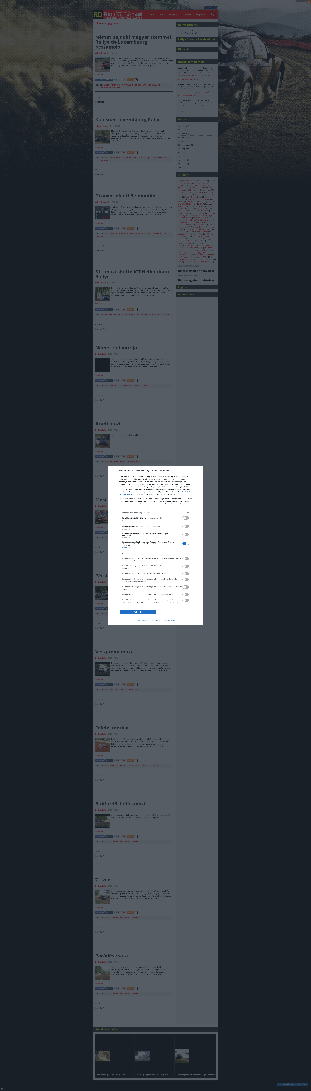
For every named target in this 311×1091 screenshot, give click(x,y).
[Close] (197, 471)
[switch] (185, 518)
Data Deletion (142, 621)
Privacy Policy (169, 621)
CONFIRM (138, 612)
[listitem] (155, 512)
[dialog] (155, 545)
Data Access (155, 621)
